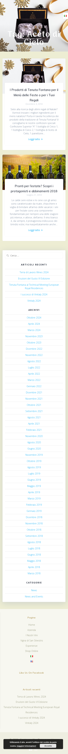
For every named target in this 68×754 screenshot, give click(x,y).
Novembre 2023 (34, 336)
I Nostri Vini (32, 635)
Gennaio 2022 (34, 386)
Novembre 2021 (34, 398)
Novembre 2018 (34, 523)
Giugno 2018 (34, 554)
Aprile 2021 (34, 423)
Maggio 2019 (34, 486)
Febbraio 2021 (34, 429)
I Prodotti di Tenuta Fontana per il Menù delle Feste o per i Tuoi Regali (34, 95)
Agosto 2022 (34, 361)
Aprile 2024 (34, 323)
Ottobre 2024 (34, 317)
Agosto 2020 (34, 442)
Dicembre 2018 (34, 517)
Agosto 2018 (34, 542)
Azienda (31, 630)
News (34, 590)
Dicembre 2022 (34, 348)
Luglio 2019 (34, 473)
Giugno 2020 (34, 448)
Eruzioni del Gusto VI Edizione (34, 278)
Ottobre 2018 (34, 529)
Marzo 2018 (34, 573)
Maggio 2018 (34, 560)
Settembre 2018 (34, 535)
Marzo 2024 (34, 330)
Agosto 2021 (34, 417)
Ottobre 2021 (34, 404)
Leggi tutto (34, 139)
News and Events (34, 596)
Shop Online (31, 651)
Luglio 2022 (34, 367)
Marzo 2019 (34, 498)
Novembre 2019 (34, 454)
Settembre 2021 (34, 411)
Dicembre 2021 (34, 392)
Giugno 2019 (34, 479)
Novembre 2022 (34, 355)
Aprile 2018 (34, 567)
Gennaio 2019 (34, 511)
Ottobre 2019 (34, 461)
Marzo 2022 (34, 380)
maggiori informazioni (26, 746)
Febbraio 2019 (34, 504)
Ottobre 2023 (34, 342)
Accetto (48, 745)
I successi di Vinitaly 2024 (34, 294)
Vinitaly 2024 (34, 300)
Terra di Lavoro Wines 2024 (34, 272)
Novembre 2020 (34, 436)
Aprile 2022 (34, 373)
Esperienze (31, 645)
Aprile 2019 (34, 492)
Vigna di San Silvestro (31, 640)
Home (31, 624)
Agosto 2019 (34, 467)
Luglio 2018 (34, 548)
